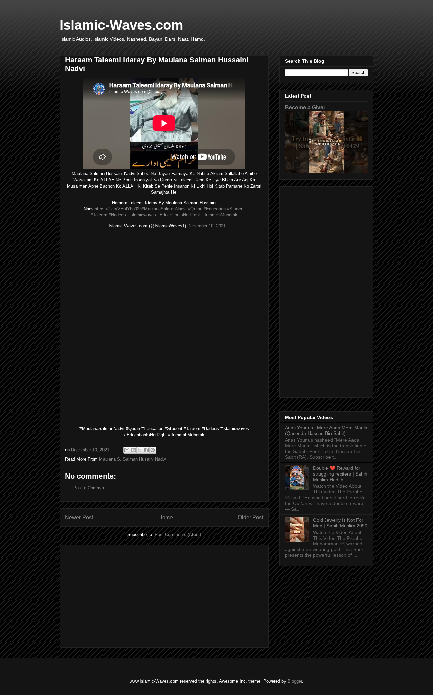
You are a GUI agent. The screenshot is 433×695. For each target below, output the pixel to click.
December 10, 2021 (206, 225)
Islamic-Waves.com (121, 25)
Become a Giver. (305, 107)
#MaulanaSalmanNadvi (164, 208)
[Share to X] (139, 450)
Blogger (295, 681)
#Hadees (117, 214)
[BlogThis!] (133, 450)
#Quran (195, 208)
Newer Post (79, 517)
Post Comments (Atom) (178, 534)
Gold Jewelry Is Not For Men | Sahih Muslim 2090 (340, 522)
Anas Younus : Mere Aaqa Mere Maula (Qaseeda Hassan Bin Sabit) (326, 430)
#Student (236, 208)
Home (165, 517)
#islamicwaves (141, 214)
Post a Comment (90, 487)
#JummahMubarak (219, 214)
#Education (215, 208)
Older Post (250, 517)
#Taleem (99, 214)
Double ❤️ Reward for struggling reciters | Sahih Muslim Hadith (340, 473)
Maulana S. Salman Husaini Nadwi (133, 459)
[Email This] (126, 450)
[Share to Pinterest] (152, 450)
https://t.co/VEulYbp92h (118, 208)
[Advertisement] (164, 594)
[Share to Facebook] (146, 450)
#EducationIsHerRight (178, 214)
